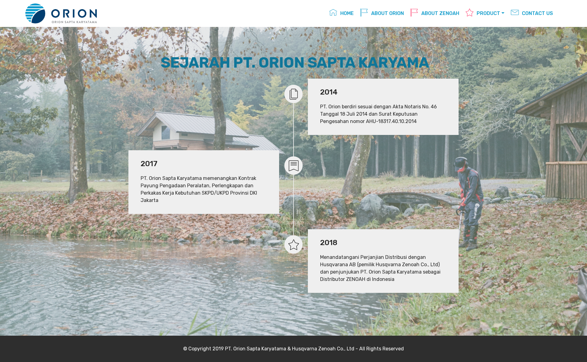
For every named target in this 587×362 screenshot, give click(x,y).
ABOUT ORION (387, 13)
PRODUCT (488, 13)
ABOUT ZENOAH (440, 13)
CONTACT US (537, 13)
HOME (347, 13)
